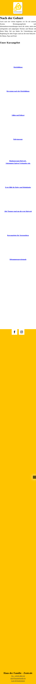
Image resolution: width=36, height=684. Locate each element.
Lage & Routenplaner (18, 681)
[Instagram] (21, 332)
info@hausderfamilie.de (18, 678)
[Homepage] (18, 8)
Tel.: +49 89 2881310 (18, 676)
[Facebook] (14, 332)
